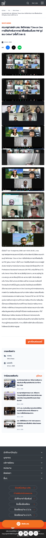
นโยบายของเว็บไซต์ (11, 531)
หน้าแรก (4, 10)
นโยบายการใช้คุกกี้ (22, 531)
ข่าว (9, 10)
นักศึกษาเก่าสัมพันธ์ (23, 499)
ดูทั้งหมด (39, 376)
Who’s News (16, 10)
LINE (20, 47)
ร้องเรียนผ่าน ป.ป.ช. (23, 509)
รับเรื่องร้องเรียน (23, 504)
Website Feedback (34, 531)
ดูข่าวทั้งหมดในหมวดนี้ (35, 341)
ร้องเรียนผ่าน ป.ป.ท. (23, 515)
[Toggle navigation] (42, 3)
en (37, 3)
